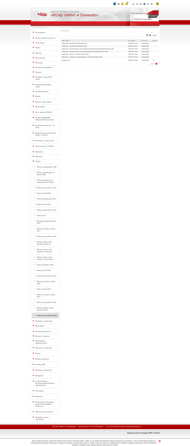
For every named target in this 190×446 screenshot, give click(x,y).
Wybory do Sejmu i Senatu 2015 (46, 230)
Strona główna (40, 32)
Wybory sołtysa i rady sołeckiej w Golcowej (44, 251)
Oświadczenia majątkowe (44, 67)
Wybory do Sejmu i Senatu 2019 (46, 282)
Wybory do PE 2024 (44, 289)
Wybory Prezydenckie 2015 (46, 199)
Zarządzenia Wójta (41, 91)
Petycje (37, 353)
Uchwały (38, 72)
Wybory (38, 161)
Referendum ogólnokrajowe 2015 (46, 222)
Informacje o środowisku (43, 321)
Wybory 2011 (41, 215)
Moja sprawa (39, 326)
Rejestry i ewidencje (42, 336)
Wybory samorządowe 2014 (46, 210)
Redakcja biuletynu (42, 359)
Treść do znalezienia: (138, 13)
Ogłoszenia (39, 152)
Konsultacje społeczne (43, 331)
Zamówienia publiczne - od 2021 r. (44, 126)
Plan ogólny (39, 391)
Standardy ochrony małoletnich (42, 418)
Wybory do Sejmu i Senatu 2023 (46, 296)
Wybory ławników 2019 (45, 265)
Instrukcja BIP (40, 364)
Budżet (37, 96)
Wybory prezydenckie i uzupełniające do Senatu (45, 181)
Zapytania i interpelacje (43, 348)
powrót (153, 64)
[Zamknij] (159, 441)
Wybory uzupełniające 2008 (46, 167)
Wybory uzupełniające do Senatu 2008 (46, 173)
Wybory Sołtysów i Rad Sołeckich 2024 (45, 309)
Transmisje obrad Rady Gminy (43, 86)
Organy (37, 47)
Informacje (39, 63)
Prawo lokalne (40, 58)
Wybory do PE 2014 (44, 204)
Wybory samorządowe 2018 (46, 236)
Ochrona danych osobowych (45, 38)
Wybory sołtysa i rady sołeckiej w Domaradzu (45, 258)
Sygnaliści (39, 396)
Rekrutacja (39, 157)
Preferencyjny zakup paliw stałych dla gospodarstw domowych (44, 404)
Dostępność (39, 376)
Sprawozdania (40, 107)
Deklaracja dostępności (43, 370)
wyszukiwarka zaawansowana (143, 19)
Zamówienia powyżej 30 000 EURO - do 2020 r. (45, 134)
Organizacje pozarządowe (44, 412)
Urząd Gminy (40, 43)
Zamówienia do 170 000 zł (44, 146)
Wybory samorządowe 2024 (46, 302)
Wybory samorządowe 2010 (46, 188)
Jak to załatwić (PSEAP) (43, 112)
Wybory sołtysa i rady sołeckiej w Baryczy (44, 243)
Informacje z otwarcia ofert (44, 141)
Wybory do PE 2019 (44, 270)
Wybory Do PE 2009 (44, 193)
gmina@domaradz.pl (133, 427)
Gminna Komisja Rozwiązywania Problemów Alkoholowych (45, 383)
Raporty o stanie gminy (43, 102)
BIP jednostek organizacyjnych (41, 342)
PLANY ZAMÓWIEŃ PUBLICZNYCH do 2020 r (44, 119)
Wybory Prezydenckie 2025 (47, 315)
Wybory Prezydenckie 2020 (46, 276)
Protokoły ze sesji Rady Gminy (43, 78)
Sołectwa (38, 53)
